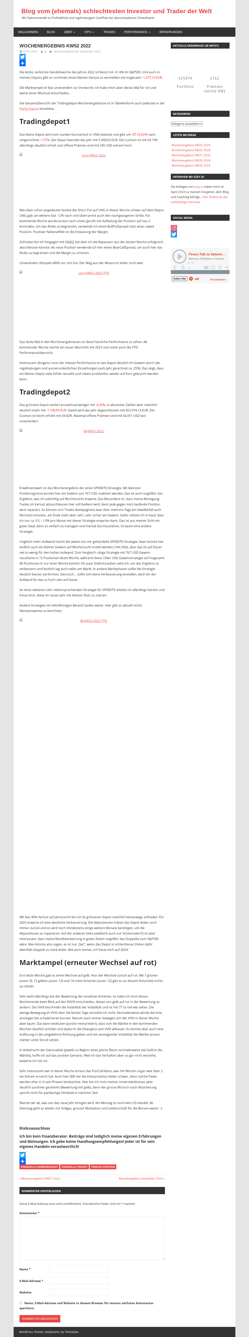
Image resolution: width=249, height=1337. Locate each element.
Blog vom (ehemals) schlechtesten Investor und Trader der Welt (116, 11)
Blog (51, 32)
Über (68, 32)
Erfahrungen (171, 32)
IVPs (87, 32)
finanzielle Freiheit (74, 1167)
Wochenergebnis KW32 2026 (191, 150)
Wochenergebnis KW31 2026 (191, 155)
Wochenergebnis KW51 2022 (40, 1178)
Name (25, 1269)
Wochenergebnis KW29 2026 (191, 165)
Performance (135, 32)
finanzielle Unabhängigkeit (39, 1167)
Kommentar (29, 1213)
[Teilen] (92, 63)
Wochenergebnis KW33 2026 (191, 145)
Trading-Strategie (103, 1167)
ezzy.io (198, 187)
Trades (109, 32)
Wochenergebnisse (66, 51)
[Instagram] (200, 228)
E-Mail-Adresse (31, 1281)
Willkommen (28, 32)
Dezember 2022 (90, 51)
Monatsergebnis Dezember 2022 (141, 1178)
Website (25, 1292)
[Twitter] (92, 57)
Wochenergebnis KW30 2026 (191, 160)
